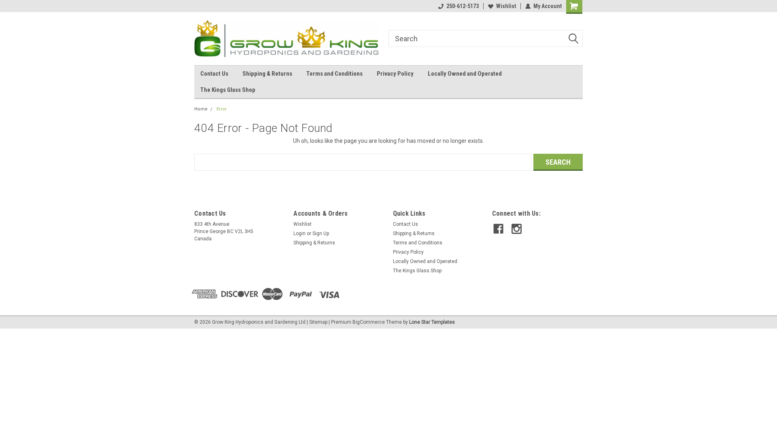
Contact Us (214, 73)
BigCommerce (368, 322)
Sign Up (320, 233)
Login (299, 233)
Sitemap (318, 322)
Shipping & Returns (267, 73)
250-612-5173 (462, 6)
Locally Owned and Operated (465, 73)
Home (201, 109)
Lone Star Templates (432, 322)
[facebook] (498, 229)
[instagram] (517, 229)
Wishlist (506, 6)
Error (222, 109)
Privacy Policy (395, 73)
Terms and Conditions (334, 73)
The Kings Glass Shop (227, 89)
